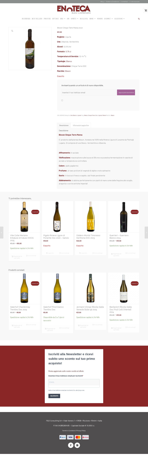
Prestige (47, 19)
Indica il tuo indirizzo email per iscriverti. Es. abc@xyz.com (66, 390)
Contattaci (124, 1)
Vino (61, 19)
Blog (102, 1)
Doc (96, 115)
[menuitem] (102, 1)
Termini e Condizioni (112, 1)
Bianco (69, 61)
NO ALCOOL (84, 19)
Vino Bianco (73, 115)
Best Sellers (37, 19)
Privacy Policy (81, 430)
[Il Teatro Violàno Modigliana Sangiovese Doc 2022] (146, 233)
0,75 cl (68, 51)
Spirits (73, 19)
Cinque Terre (91, 115)
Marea (104, 115)
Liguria (79, 115)
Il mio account (135, 1)
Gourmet (107, 19)
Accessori (118, 19)
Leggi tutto (50, 253)
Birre (92, 19)
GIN (68, 19)
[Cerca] (139, 19)
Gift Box (55, 19)
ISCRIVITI (54, 396)
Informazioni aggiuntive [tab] (81, 125)
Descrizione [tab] (63, 125)
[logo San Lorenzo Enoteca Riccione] (74, 9)
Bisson (68, 71)
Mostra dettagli (31, 255)
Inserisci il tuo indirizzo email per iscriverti (65, 376)
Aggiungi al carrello (17, 257)
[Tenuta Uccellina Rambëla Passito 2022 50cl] (1, 233)
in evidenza (26, 19)
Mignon (99, 19)
